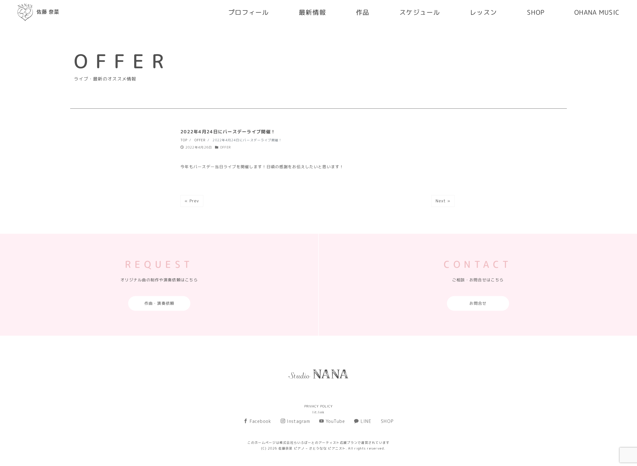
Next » (442, 201)
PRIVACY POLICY (318, 406)
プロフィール (248, 12)
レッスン (483, 12)
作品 (363, 12)
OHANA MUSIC (597, 12)
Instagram (297, 421)
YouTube (334, 421)
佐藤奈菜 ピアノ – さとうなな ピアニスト (312, 448)
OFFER (225, 147)
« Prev (192, 201)
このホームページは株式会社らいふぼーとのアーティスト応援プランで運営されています (318, 442)
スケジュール (419, 12)
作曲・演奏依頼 (159, 303)
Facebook (259, 421)
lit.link (318, 412)
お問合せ (477, 303)
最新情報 (312, 12)
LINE (365, 421)
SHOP (535, 12)
